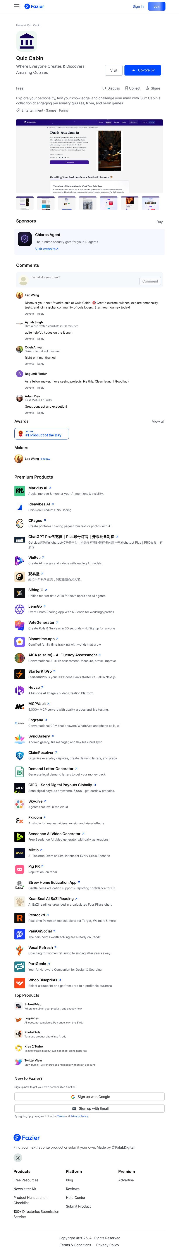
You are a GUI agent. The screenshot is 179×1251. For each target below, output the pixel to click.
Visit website (45, 249)
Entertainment (32, 110)
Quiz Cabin (33, 25)
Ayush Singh (34, 322)
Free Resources (26, 1180)
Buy (160, 222)
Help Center (75, 1197)
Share (155, 88)
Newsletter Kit (25, 1189)
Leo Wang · (33, 458)
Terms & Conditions (75, 1245)
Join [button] (156, 6)
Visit (113, 70)
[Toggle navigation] (19, 6)
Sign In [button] (138, 6)
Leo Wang (32, 295)
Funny (64, 110)
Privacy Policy (79, 1116)
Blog (69, 1180)
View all (158, 421)
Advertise (126, 1180)
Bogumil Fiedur (36, 374)
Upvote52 (146, 70)
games (117, 103)
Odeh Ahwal (34, 347)
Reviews (72, 1189)
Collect (134, 88)
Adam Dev (32, 396)
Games (51, 110)
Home (19, 25)
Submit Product (78, 1206)
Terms (61, 1116)
